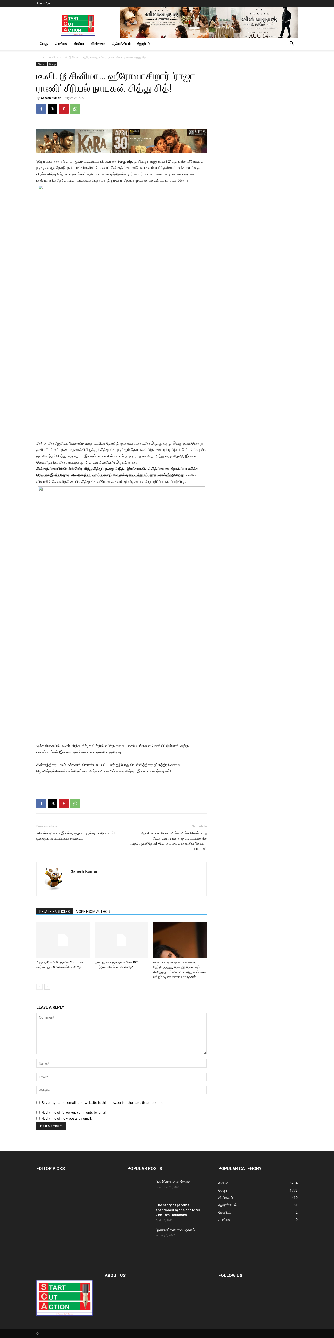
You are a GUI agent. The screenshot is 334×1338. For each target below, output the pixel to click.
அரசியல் (61, 43)
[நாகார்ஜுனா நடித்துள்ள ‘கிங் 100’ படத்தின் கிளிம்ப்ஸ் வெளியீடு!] (121, 940)
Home (40, 57)
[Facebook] (41, 109)
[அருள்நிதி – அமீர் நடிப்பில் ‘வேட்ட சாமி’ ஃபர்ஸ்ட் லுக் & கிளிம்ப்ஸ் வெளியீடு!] (63, 940)
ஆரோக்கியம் (121, 43)
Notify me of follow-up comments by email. (74, 1112)
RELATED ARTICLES (54, 911)
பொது (44, 43)
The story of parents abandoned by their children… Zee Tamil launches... (179, 1210)
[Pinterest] (64, 109)
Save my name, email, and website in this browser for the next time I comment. (104, 1102)
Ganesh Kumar (51, 98)
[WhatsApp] (75, 109)
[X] (52, 109)
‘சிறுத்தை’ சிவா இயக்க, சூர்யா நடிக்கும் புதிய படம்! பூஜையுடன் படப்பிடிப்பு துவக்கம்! (75, 835)
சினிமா (79, 43)
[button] (292, 44)
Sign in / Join (44, 3)
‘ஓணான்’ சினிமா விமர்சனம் (175, 1230)
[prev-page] (39, 987)
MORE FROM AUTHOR (93, 911)
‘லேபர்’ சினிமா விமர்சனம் (173, 1182)
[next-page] (47, 987)
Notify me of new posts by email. (66, 1118)
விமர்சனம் (98, 43)
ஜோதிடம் (143, 43)
